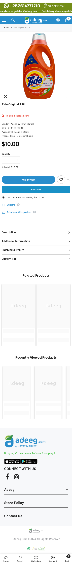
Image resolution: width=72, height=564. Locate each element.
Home (6, 28)
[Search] (13, 20)
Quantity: (6, 154)
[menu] (4, 20)
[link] (18, 331)
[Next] (67, 97)
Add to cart (29, 179)
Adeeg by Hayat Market (22, 124)
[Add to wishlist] (61, 179)
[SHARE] (67, 180)
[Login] (58, 20)
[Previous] (61, 97)
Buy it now (36, 189)
